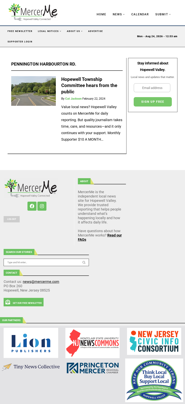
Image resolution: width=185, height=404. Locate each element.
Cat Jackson (73, 98)
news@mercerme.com (41, 281)
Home (101, 14)
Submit (161, 14)
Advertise (95, 31)
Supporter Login (20, 41)
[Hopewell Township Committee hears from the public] (33, 91)
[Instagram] (41, 206)
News (117, 14)
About (84, 181)
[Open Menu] (92, 10)
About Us (73, 31)
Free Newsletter (20, 31)
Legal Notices (48, 31)
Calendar (140, 14)
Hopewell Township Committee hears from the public (89, 85)
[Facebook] (31, 206)
